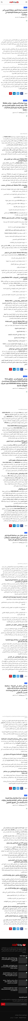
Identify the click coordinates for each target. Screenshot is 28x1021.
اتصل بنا (16, 1017)
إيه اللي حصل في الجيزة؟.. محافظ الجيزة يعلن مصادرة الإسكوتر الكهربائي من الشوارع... (10, 982)
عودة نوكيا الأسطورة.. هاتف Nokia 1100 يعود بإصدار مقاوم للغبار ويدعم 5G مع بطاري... (9, 959)
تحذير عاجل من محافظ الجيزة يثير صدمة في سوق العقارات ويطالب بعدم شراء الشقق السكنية (10, 974)
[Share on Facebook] (21, 93)
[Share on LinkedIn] (14, 93)
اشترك (3, 1004)
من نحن (11, 1017)
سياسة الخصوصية (22, 1017)
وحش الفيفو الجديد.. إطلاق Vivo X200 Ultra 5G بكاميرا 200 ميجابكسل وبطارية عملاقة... (9, 967)
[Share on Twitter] (18, 93)
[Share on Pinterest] (10, 93)
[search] (1, 2)
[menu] (26, 2)
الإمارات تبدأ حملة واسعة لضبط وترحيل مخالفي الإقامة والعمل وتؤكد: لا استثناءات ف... (9, 989)
